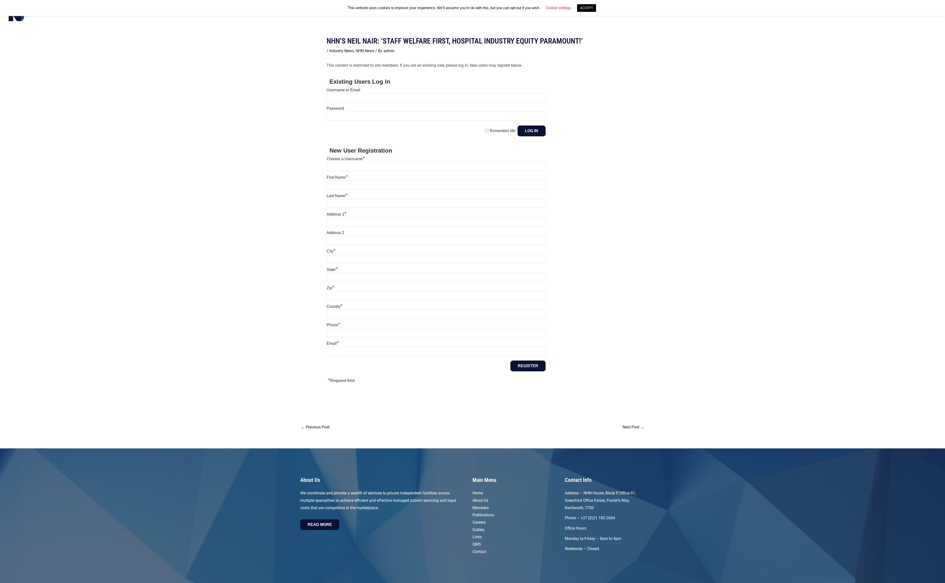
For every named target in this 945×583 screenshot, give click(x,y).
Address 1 (336, 214)
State (332, 270)
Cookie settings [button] (558, 8)
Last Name (337, 196)
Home (477, 493)
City (331, 251)
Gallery (478, 529)
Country (335, 306)
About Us (480, 500)
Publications (483, 515)
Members (480, 507)
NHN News (365, 50)
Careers (479, 522)
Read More (320, 524)
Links (477, 537)
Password (335, 108)
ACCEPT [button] (586, 8)
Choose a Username (346, 159)
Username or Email (343, 90)
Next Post (633, 427)
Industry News (341, 50)
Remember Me (503, 131)
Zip (330, 288)
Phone (333, 325)
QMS (476, 544)
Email (333, 343)
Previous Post (315, 427)
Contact (479, 551)
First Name (337, 177)
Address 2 (335, 233)
